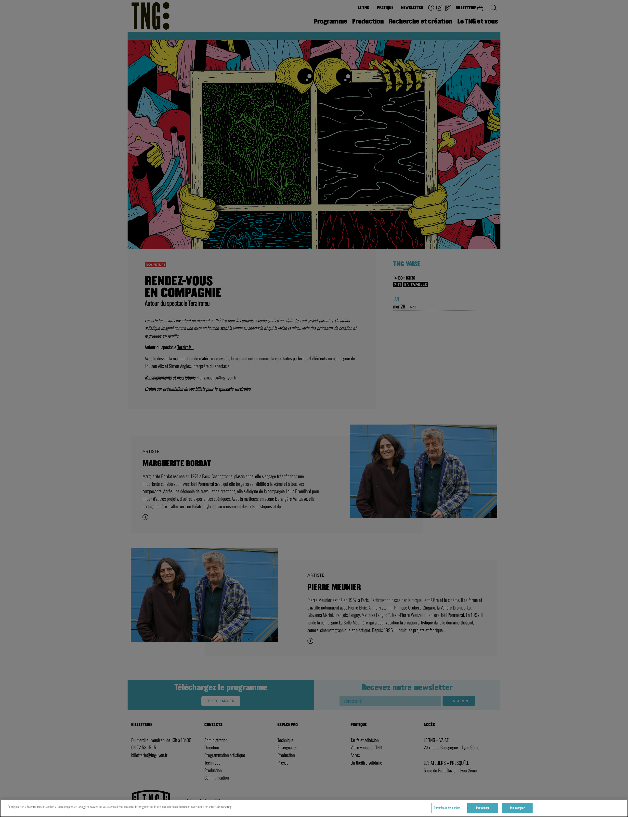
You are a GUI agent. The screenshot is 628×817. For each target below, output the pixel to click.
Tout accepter (517, 807)
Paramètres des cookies (447, 807)
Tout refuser (482, 807)
